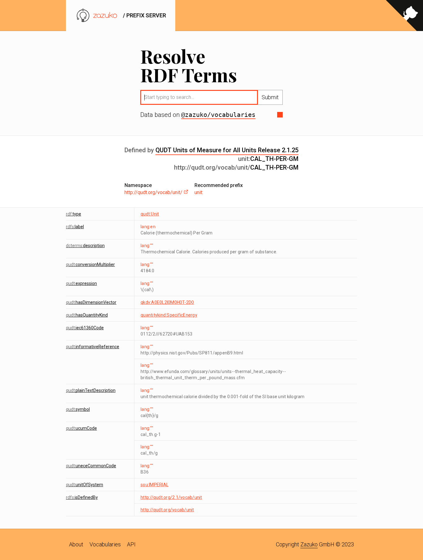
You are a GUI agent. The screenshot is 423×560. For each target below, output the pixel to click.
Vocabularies (105, 544)
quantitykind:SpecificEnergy (169, 315)
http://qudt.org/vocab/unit (167, 509)
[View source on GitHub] (404, 15)
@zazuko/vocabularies (218, 114)
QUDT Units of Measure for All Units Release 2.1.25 (227, 150)
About (76, 544)
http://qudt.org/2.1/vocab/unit (171, 497)
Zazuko (309, 544)
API (131, 544)
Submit (270, 97)
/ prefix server (144, 15)
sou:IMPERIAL (154, 484)
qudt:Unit (150, 213)
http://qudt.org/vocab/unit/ (154, 192)
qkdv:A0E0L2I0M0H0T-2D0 (167, 302)
